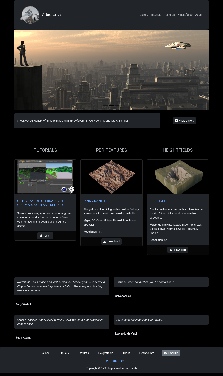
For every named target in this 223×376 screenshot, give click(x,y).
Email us (173, 353)
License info (146, 353)
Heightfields (185, 14)
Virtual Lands (51, 14)
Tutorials (156, 14)
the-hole (158, 201)
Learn (47, 235)
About (198, 14)
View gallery (186, 120)
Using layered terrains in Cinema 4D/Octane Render (40, 203)
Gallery (144, 14)
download (114, 241)
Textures (169, 14)
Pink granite (94, 201)
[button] (28, 70)
